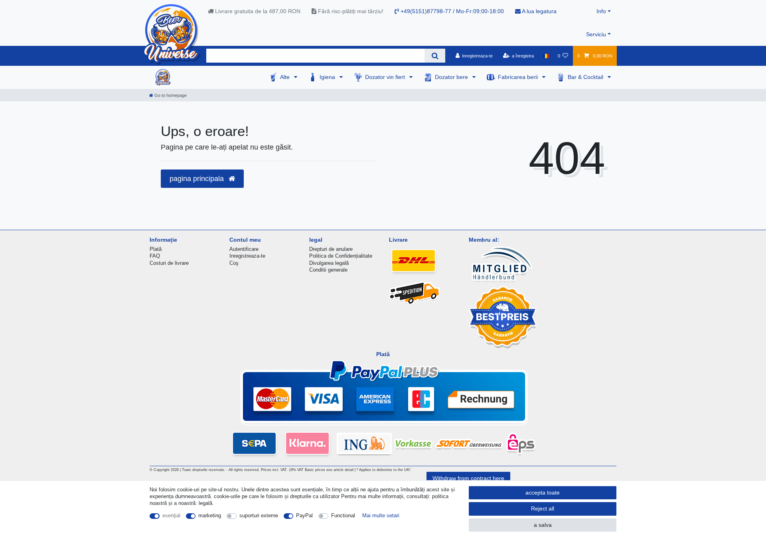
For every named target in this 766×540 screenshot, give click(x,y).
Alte (285, 77)
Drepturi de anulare (331, 249)
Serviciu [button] (596, 34)
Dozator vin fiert (386, 77)
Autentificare (244, 249)
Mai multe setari (380, 515)
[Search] (434, 56)
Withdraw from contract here (468, 478)
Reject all (542, 508)
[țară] (545, 56)
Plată (156, 249)
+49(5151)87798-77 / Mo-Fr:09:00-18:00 (451, 11)
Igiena (328, 77)
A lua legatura (539, 11)
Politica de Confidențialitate (340, 256)
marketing (209, 515)
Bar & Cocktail (586, 77)
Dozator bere (452, 77)
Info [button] (601, 11)
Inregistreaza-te (247, 256)
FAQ (155, 256)
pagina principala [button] (198, 179)
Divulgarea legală (329, 263)
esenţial (171, 515)
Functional (343, 515)
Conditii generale (328, 270)
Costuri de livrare (169, 263)
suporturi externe (258, 515)
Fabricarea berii (518, 77)
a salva (543, 525)
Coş (234, 263)
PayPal (304, 515)
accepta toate (542, 492)
